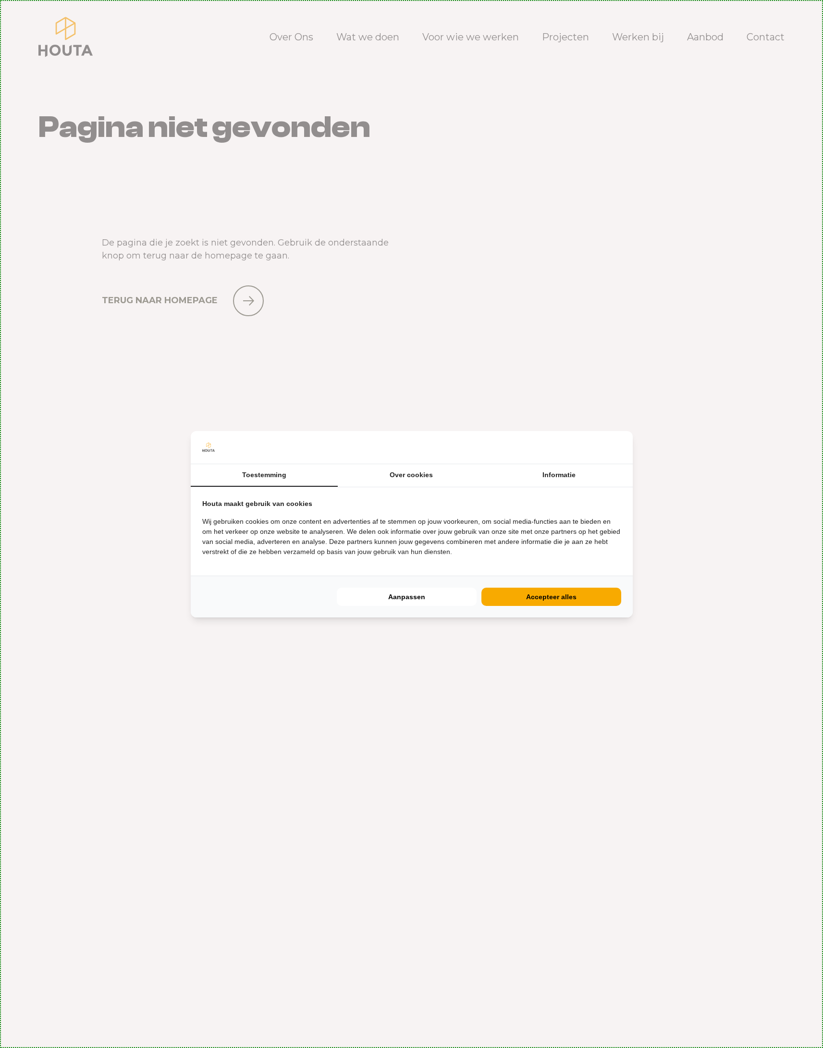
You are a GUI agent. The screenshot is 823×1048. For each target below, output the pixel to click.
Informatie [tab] (559, 475)
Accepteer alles (551, 597)
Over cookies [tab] (411, 475)
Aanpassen (406, 597)
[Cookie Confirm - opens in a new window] (618, 447)
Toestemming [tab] (264, 475)
